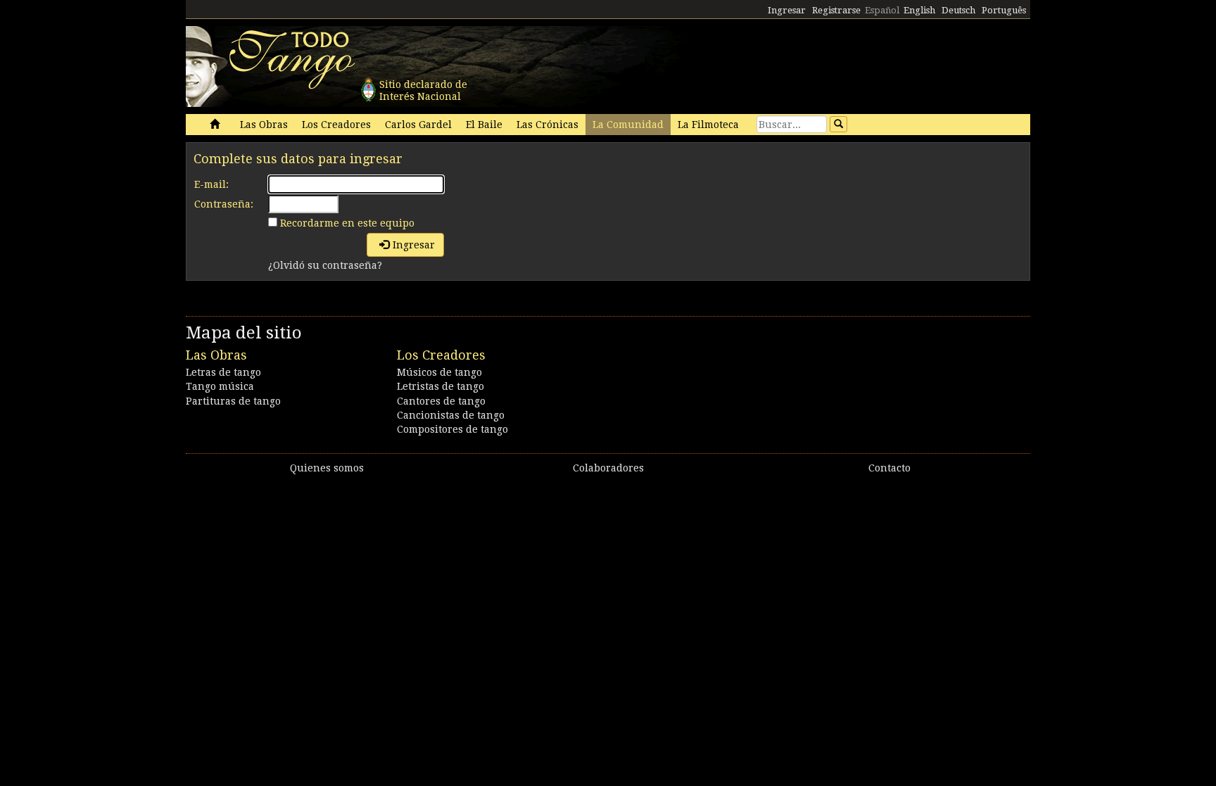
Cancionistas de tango (451, 415)
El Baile (484, 124)
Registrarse (836, 10)
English (919, 10)
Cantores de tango (441, 401)
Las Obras (264, 124)
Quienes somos (327, 468)
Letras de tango (223, 372)
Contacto (889, 468)
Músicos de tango (439, 372)
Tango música (220, 386)
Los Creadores (336, 124)
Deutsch (958, 10)
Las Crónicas (547, 124)
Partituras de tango (233, 401)
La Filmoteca (708, 124)
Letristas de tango (440, 386)
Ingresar (787, 10)
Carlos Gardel (418, 124)
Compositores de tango (452, 429)
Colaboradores (608, 468)
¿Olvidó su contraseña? (325, 265)
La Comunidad (628, 124)
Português (1004, 10)
